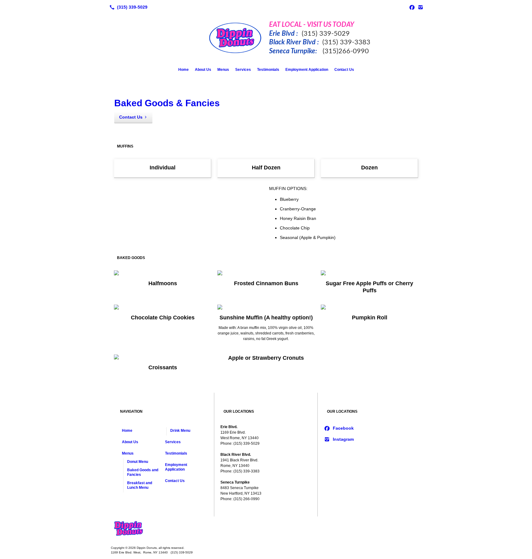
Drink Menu (180, 430)
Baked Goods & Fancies (167, 103)
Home (183, 69)
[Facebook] (412, 7)
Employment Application (306, 69)
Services (243, 69)
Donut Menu (137, 462)
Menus (223, 69)
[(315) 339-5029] (127, 7)
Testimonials (268, 69)
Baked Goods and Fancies (142, 472)
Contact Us (344, 69)
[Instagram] (420, 7)
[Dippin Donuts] (266, 529)
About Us (203, 69)
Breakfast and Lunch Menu (139, 485)
